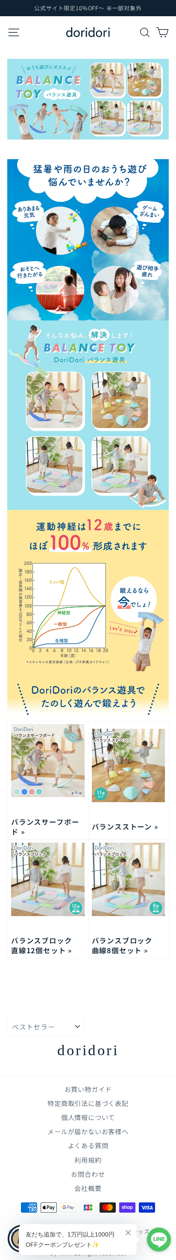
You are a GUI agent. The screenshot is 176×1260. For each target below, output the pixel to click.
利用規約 (87, 1159)
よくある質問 (88, 1145)
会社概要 (87, 1188)
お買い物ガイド (88, 1089)
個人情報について (88, 1117)
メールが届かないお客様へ (88, 1131)
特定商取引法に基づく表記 (88, 1103)
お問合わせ (88, 1174)
